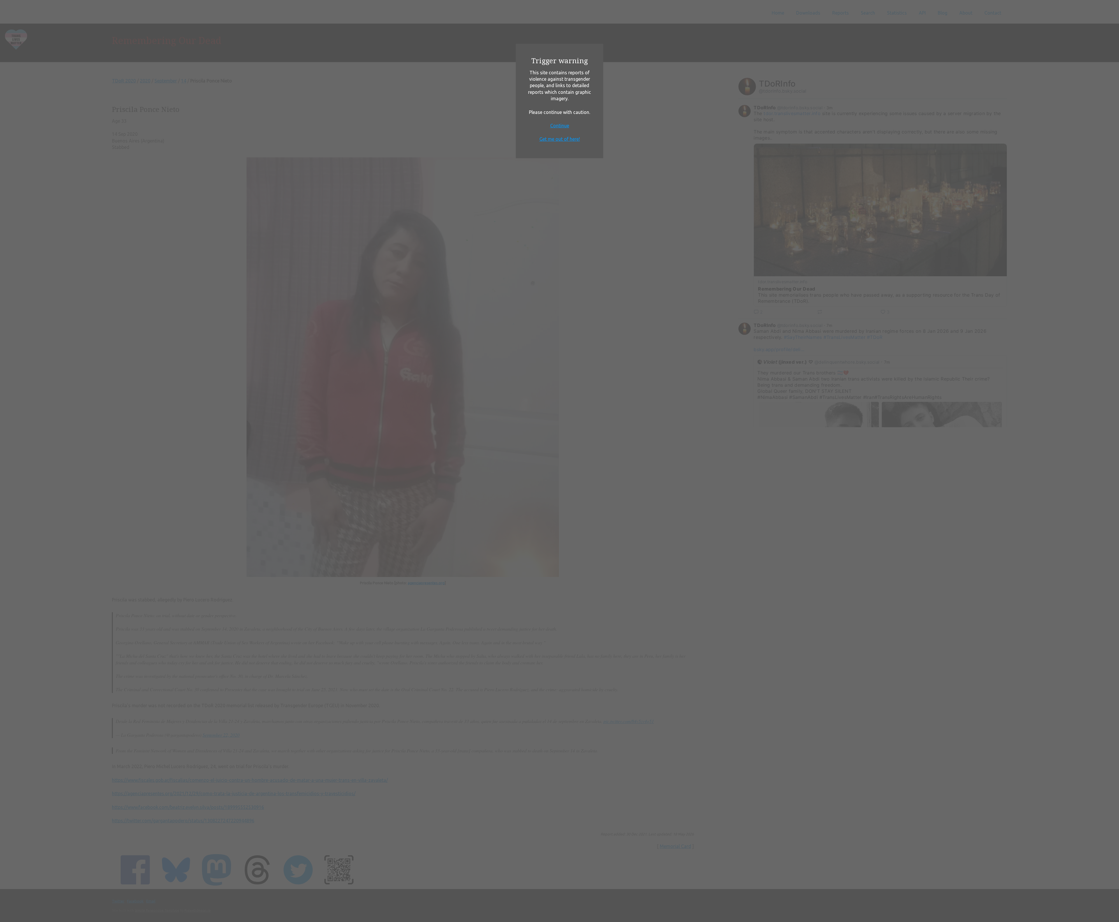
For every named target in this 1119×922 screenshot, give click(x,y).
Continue (559, 125)
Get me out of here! (559, 139)
